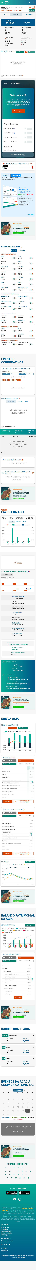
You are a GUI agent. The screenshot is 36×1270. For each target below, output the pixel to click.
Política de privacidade (7, 1241)
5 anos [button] (20, 401)
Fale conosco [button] (5, 1244)
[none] (18, 228)
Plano (5, 1227)
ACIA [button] (5, 14)
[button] (2, 2)
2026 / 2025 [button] (11, 401)
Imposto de (6, 1233)
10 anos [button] (18, 521)
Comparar (31, 10)
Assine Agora (18, 111)
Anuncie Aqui (4, 1250)
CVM (25, 1208)
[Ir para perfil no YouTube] (15, 1200)
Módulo (6, 1231)
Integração (5, 1235)
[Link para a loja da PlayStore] (12, 1193)
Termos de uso (5, 1242)
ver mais (7, 801)
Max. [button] (26, 401)
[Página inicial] (7, 2)
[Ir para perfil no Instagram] (20, 1200)
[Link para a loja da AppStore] (24, 1193)
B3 (23, 1208)
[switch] (18, 76)
